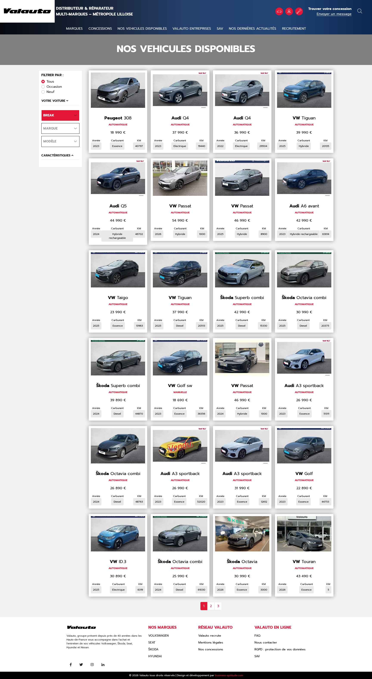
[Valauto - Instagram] (92, 664)
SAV (220, 28)
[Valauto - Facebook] (71, 664)
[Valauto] (27, 11)
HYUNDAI (155, 656)
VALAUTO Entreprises (289, 11)
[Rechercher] (359, 11)
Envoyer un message (334, 14)
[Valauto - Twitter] (81, 664)
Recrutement (294, 28)
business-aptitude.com (229, 675)
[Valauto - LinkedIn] (102, 664)
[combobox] (60, 115)
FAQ (257, 635)
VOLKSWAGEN (158, 635)
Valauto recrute (209, 635)
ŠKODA (153, 649)
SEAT (151, 642)
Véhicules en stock (279, 11)
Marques (74, 28)
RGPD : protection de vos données (279, 649)
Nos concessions (210, 649)
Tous (50, 81)
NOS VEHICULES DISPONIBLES (142, 28)
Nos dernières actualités (252, 28)
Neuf (50, 91)
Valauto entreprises (191, 28)
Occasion (54, 86)
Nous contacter (265, 642)
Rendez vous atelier (299, 11)
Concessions (100, 28)
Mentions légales (210, 642)
